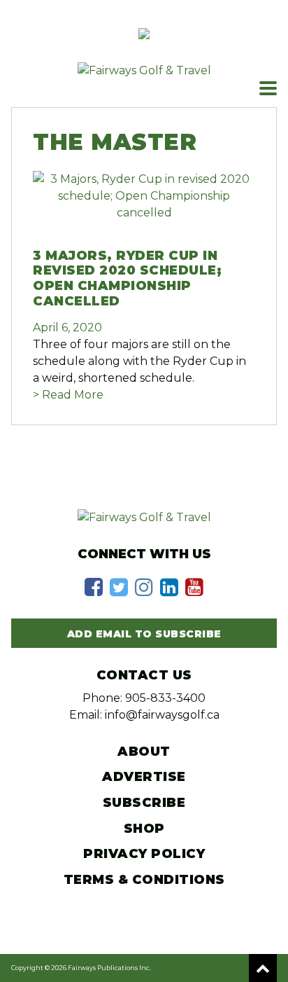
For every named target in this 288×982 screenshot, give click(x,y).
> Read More (68, 394)
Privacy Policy (144, 854)
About (144, 751)
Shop (144, 828)
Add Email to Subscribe (144, 634)
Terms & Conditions (144, 879)
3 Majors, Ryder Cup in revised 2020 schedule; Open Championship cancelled (127, 278)
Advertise (144, 776)
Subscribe (144, 802)
